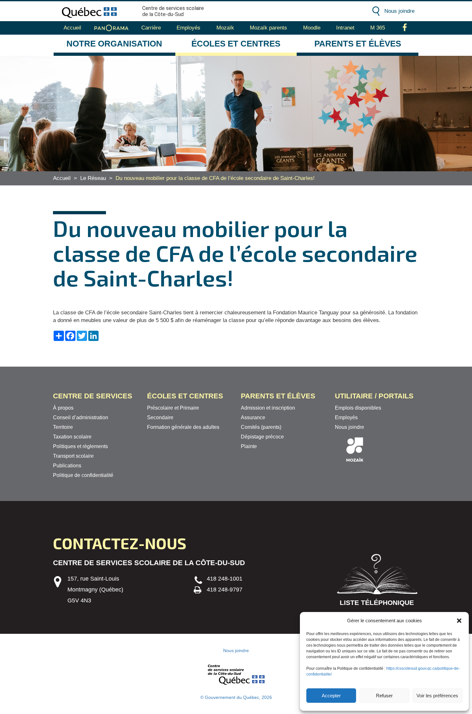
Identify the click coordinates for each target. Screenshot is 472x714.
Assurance (253, 417)
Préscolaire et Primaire (173, 408)
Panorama (111, 28)
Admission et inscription (268, 408)
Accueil (72, 28)
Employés (188, 28)
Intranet (345, 28)
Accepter (331, 695)
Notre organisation (114, 43)
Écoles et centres (235, 43)
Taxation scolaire (72, 436)
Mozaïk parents (268, 28)
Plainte (249, 446)
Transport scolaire (73, 456)
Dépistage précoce (262, 436)
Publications (67, 465)
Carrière (151, 28)
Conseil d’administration (80, 417)
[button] (459, 620)
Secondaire (160, 417)
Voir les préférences (437, 695)
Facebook (405, 28)
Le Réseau (93, 178)
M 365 (377, 28)
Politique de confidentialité (83, 475)
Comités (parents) (261, 427)
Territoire (63, 427)
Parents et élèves (357, 43)
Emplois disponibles (358, 408)
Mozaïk (225, 28)
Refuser (384, 695)
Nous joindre (399, 11)
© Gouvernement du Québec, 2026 (236, 697)
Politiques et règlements (80, 446)
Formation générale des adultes (183, 427)
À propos (63, 408)
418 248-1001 (224, 578)
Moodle (311, 28)
